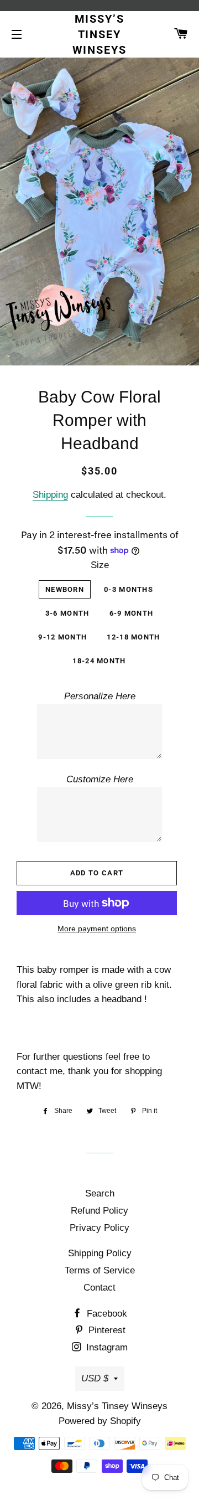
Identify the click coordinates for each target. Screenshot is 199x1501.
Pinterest (105, 1330)
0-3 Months (128, 589)
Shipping (50, 494)
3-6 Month (67, 613)
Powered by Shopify (100, 1421)
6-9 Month (131, 613)
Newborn (64, 589)
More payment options (96, 928)
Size (100, 565)
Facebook (105, 1313)
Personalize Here (99, 696)
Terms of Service (100, 1270)
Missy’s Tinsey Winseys (99, 34)
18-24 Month (98, 661)
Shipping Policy (100, 1253)
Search (99, 1193)
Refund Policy (99, 1210)
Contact (99, 1287)
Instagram (105, 1347)
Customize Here (99, 779)
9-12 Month (62, 637)
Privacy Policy (99, 1228)
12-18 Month (133, 637)
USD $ (94, 1378)
